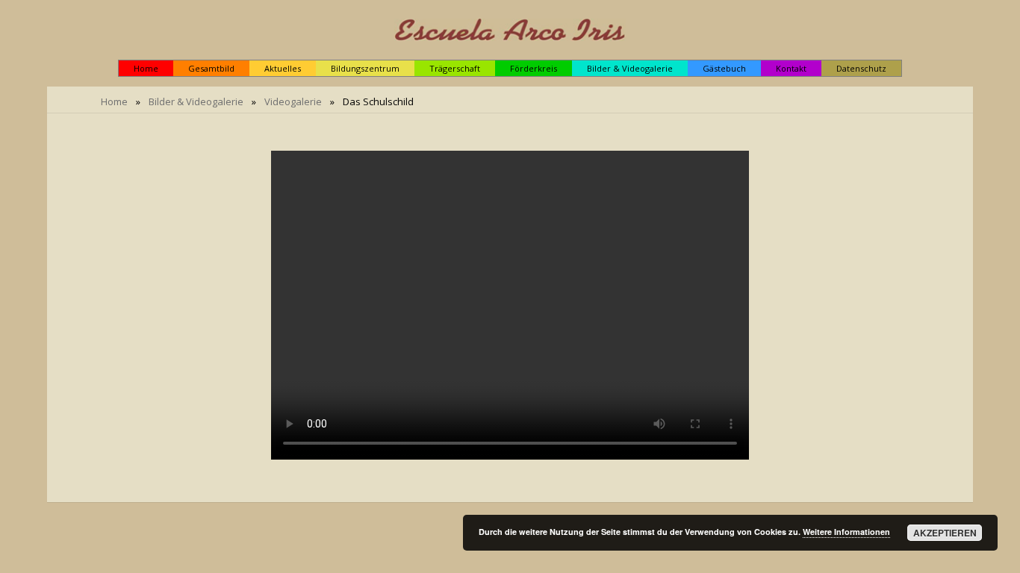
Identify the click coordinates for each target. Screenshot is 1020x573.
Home (114, 101)
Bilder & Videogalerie (196, 101)
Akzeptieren (945, 532)
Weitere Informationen (846, 531)
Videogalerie (293, 101)
